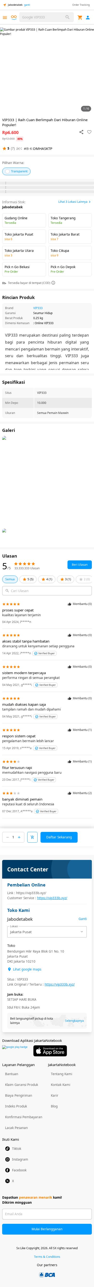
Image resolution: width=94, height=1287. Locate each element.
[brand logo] (14, 17)
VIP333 (38, 308)
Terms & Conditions (47, 1257)
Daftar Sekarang (59, 837)
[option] (47, 71)
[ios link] (50, 1050)
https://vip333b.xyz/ (52, 898)
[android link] (14, 1050)
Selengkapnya (74, 1021)
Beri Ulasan (79, 565)
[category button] (4, 17)
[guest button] (87, 17)
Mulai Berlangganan (47, 1229)
